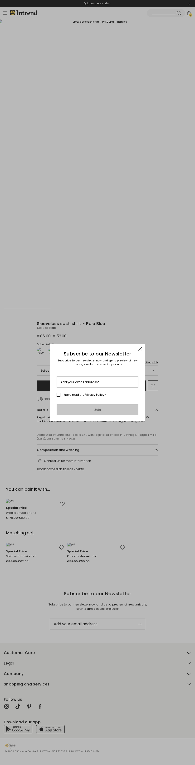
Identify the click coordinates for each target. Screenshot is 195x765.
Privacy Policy (94, 395)
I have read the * (84, 395)
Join (97, 409)
